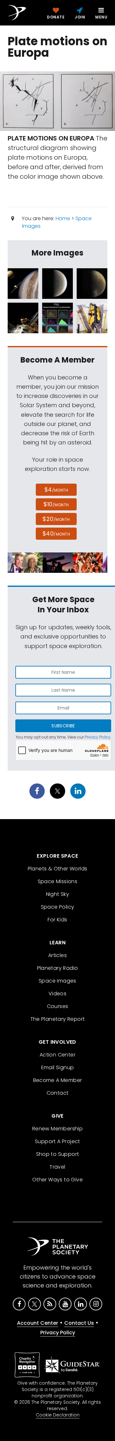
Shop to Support (57, 1154)
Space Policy (57, 907)
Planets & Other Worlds (58, 868)
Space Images (57, 980)
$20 (56, 519)
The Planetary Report (57, 1019)
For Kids (57, 919)
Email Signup (57, 1067)
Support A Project (57, 1141)
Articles (57, 955)
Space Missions (58, 881)
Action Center (57, 1054)
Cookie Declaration (58, 1415)
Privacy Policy (98, 737)
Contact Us (79, 1323)
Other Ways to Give (57, 1179)
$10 (56, 504)
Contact (58, 1093)
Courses (57, 1006)
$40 (56, 533)
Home (63, 218)
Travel (57, 1167)
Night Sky (57, 894)
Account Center (37, 1323)
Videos (57, 993)
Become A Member (57, 1080)
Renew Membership (57, 1128)
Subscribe (63, 726)
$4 (56, 490)
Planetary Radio (57, 968)
